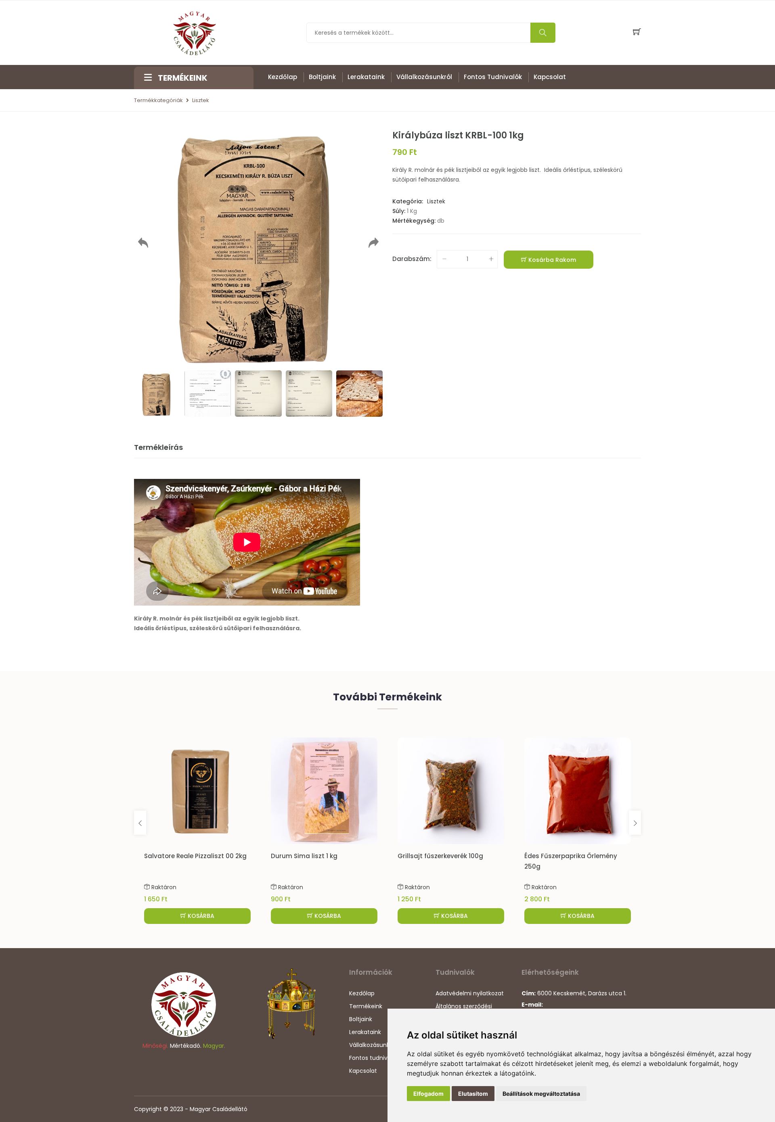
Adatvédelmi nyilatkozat (470, 993)
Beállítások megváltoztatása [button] (541, 1093)
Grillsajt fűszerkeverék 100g (440, 856)
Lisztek (200, 100)
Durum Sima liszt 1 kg (304, 856)
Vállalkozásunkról (424, 77)
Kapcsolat (550, 77)
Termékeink (365, 1006)
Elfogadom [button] (428, 1093)
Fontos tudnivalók (493, 77)
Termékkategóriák (158, 100)
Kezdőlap (282, 77)
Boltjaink (322, 77)
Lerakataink (366, 77)
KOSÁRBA (200, 916)
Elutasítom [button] (473, 1093)
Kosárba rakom (551, 260)
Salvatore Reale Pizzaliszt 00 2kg (195, 856)
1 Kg (412, 211)
